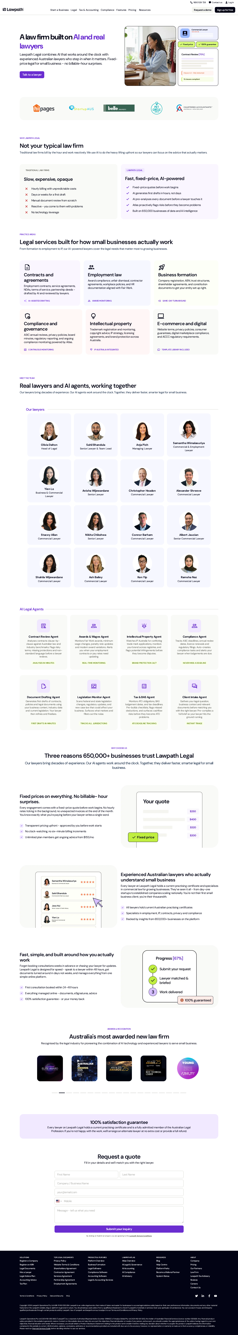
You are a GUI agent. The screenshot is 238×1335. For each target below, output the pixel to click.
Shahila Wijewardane (49, 577)
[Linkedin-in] (203, 1296)
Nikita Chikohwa (95, 535)
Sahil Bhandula (95, 445)
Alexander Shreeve (188, 491)
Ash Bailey (96, 577)
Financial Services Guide (41, 1328)
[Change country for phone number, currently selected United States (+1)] (59, 1201)
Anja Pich (142, 445)
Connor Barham (142, 535)
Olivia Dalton (49, 445)
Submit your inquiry (119, 1229)
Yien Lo (49, 489)
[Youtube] (215, 1296)
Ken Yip (142, 577)
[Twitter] (196, 1296)
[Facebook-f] (209, 1296)
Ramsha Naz (189, 577)
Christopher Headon (142, 491)
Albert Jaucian (188, 535)
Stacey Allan (49, 535)
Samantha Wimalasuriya (189, 443)
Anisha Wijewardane (95, 491)
